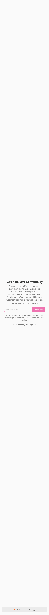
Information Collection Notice (26, 318)
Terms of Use (35, 315)
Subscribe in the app (26, 610)
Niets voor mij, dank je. (22, 324)
